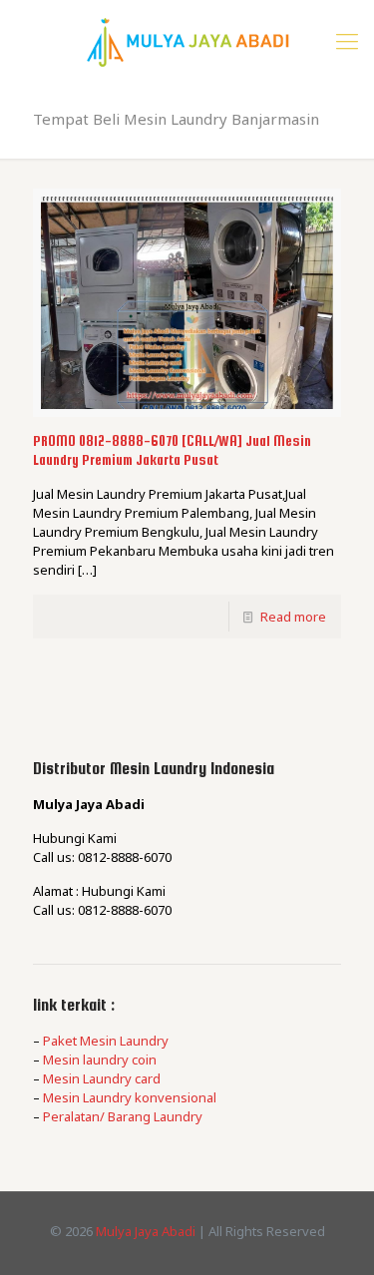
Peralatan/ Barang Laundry (122, 1116)
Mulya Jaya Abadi (145, 1231)
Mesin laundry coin (100, 1059)
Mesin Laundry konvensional (129, 1097)
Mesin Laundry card (102, 1078)
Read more (293, 617)
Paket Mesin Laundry (106, 1041)
